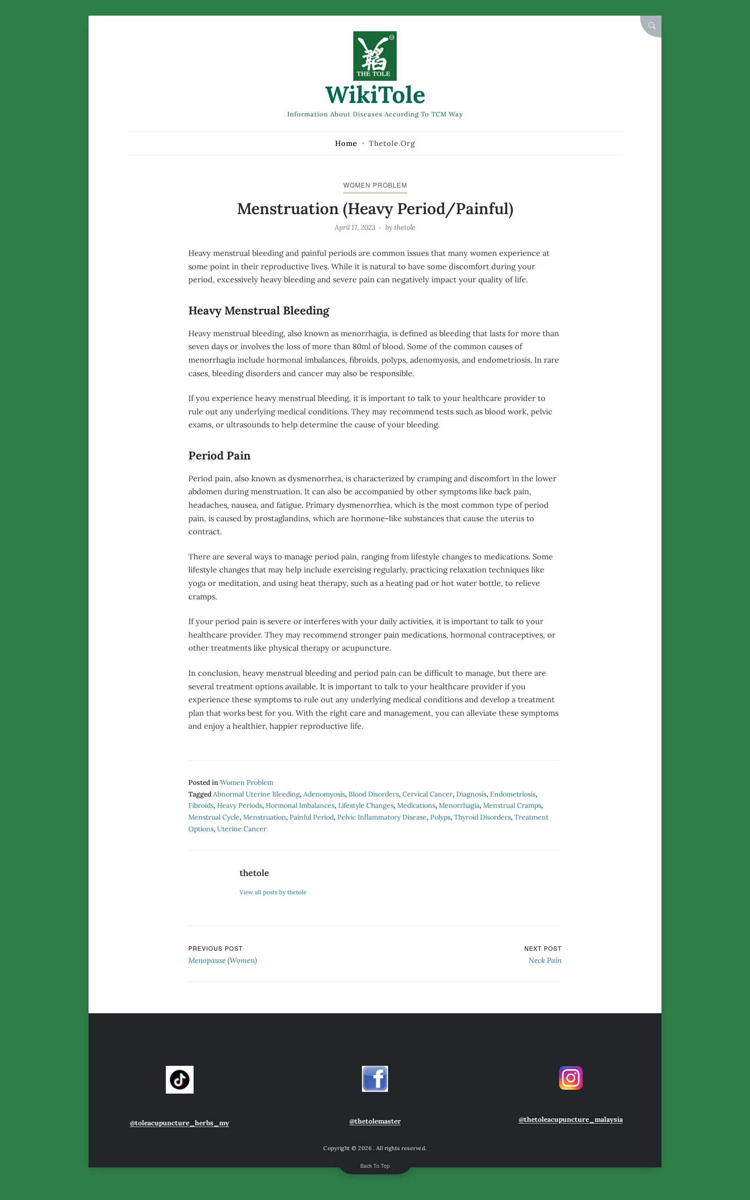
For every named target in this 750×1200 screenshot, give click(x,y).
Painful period (311, 817)
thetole (404, 227)
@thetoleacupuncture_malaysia (571, 1119)
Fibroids (201, 805)
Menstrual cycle (214, 817)
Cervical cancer (427, 794)
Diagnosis (471, 794)
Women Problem (375, 184)
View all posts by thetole (273, 892)
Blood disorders (374, 794)
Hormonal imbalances (300, 805)
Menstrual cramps (512, 805)
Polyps (440, 817)
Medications (416, 805)
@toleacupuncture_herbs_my (179, 1122)
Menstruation (264, 817)
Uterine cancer (241, 828)
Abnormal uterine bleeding (256, 794)
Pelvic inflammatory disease (382, 817)
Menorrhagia (459, 805)
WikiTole (375, 94)
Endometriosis (513, 794)
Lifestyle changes (366, 805)
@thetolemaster (375, 1121)
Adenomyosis (324, 794)
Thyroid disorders (482, 817)
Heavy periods (239, 805)
